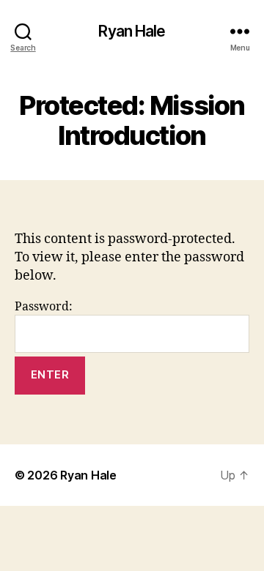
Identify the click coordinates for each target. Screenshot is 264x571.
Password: (44, 306)
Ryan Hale (131, 31)
